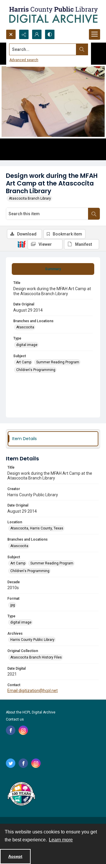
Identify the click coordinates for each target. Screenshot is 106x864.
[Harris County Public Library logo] (21, 794)
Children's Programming (35, 370)
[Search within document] (94, 214)
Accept (15, 856)
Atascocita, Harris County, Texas (36, 528)
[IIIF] (21, 244)
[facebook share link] (10, 730)
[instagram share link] (23, 730)
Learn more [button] (61, 839)
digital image (26, 345)
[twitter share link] (10, 763)
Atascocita (25, 327)
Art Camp (23, 362)
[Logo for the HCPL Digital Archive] (53, 14)
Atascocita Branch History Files (36, 657)
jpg (12, 605)
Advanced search (23, 60)
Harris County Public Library (32, 640)
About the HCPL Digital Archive (30, 712)
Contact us (15, 719)
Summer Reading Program (57, 362)
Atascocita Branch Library (30, 198)
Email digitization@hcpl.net (32, 690)
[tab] (53, 269)
